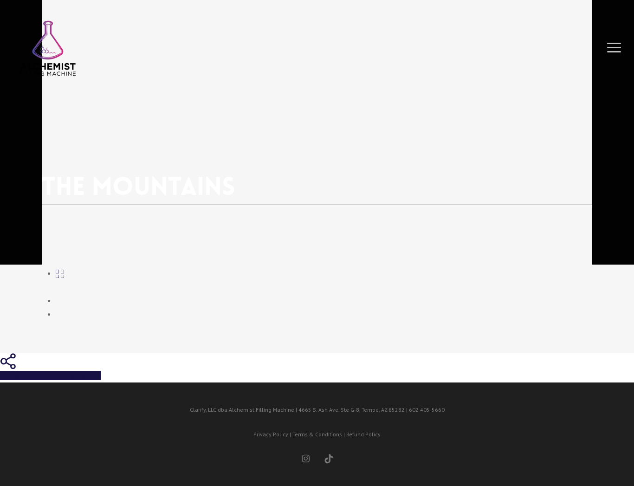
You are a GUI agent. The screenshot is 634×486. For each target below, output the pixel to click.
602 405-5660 (427, 409)
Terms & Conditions (317, 434)
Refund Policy (363, 434)
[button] (614, 48)
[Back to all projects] (60, 273)
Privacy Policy (270, 434)
